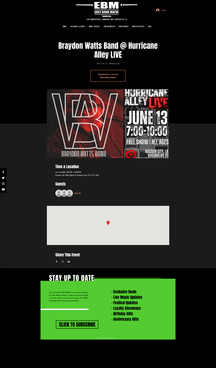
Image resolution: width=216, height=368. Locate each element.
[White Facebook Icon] (3, 172)
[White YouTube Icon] (3, 189)
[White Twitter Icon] (3, 178)
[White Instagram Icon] (3, 183)
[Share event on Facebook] (56, 262)
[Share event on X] (63, 262)
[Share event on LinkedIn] (69, 262)
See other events (108, 77)
